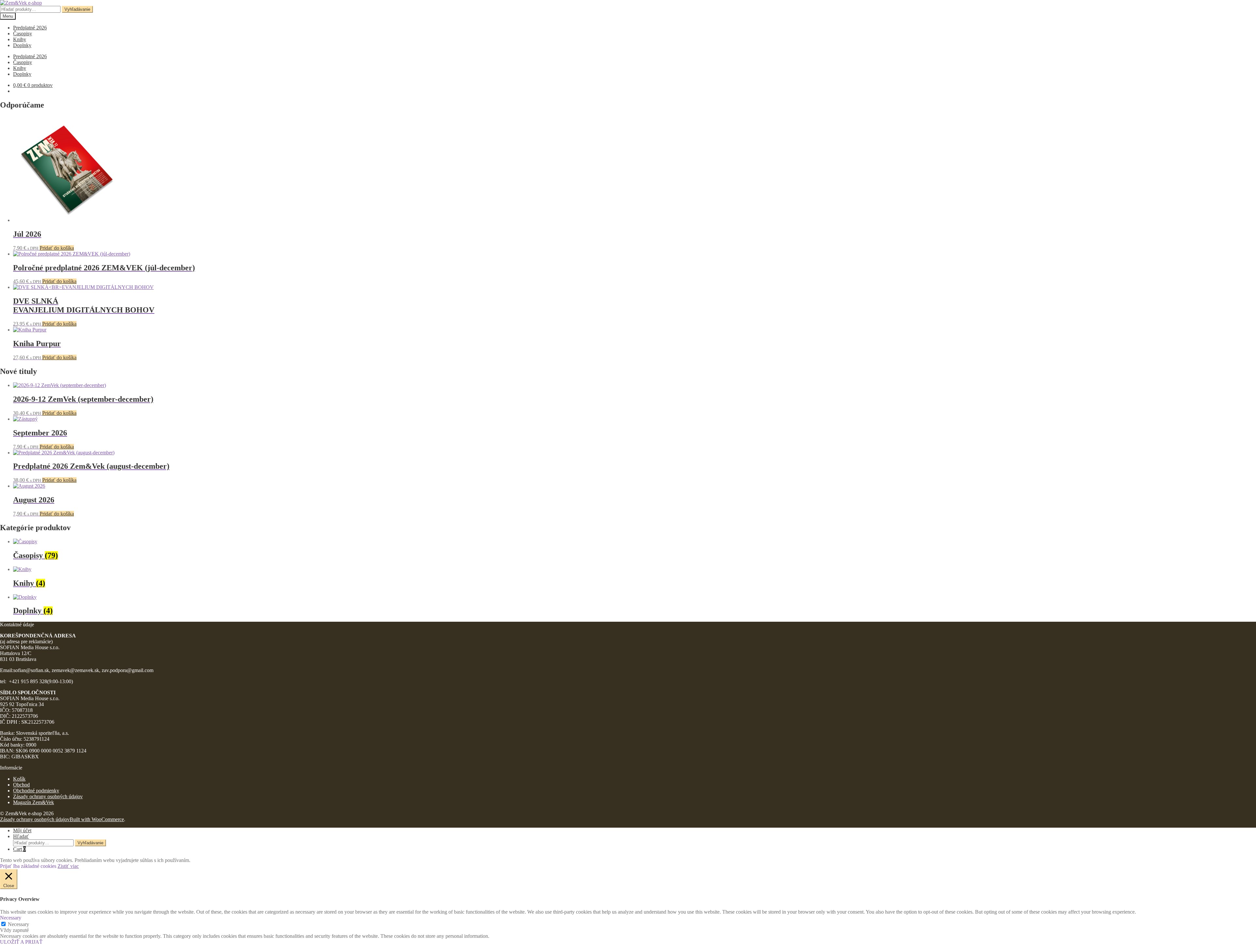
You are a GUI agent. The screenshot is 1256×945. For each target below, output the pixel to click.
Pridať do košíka (57, 248)
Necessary (18, 924)
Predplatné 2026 (30, 27)
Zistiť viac (68, 866)
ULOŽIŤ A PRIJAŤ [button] (21, 942)
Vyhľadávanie (77, 9)
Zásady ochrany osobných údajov (48, 796)
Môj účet (22, 830)
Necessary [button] (10, 917)
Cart (19, 849)
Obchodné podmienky (36, 790)
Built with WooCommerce (97, 819)
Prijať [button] (6, 866)
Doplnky (22, 45)
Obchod (21, 784)
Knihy (19, 39)
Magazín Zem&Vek (33, 802)
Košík (19, 779)
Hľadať (21, 836)
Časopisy (22, 33)
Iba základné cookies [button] (34, 866)
